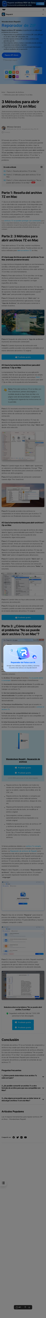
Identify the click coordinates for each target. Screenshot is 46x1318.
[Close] (7, 647)
